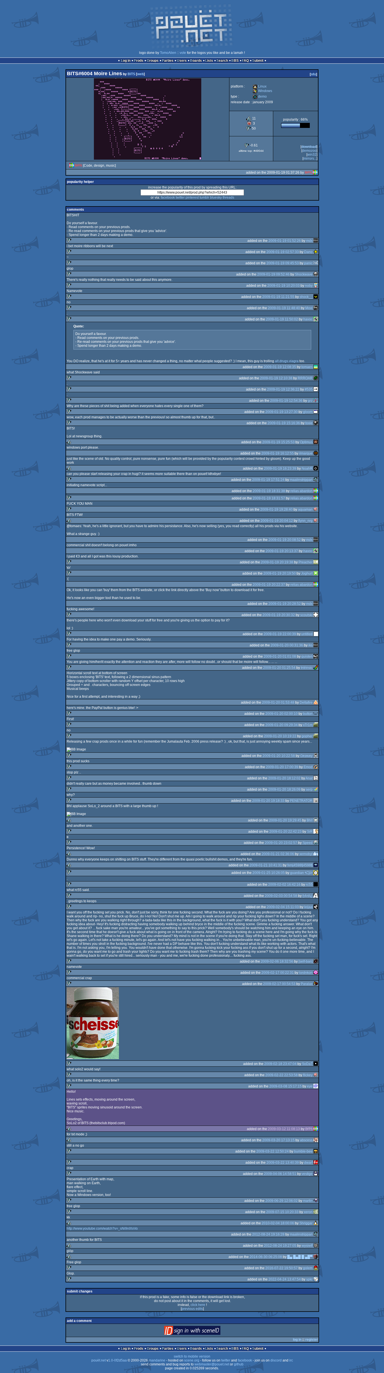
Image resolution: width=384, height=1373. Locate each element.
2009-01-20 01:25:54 (279, 668)
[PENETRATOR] (315, 801)
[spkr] (315, 1279)
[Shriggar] (315, 1223)
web (140, 74)
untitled (307, 634)
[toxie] (315, 423)
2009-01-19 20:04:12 (277, 521)
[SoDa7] (315, 1064)
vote (183, 53)
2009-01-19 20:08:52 (284, 540)
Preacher (306, 562)
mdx (309, 241)
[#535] (315, 389)
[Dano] (315, 252)
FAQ (245, 61)
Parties (167, 61)
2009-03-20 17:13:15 (278, 1140)
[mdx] (315, 241)
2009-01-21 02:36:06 (278, 854)
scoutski (306, 615)
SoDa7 (307, 1064)
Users (182, 61)
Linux (259, 86)
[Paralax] (315, 984)
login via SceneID (201, 1331)
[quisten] (315, 656)
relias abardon (301, 491)
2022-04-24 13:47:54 (284, 1279)
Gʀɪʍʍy (306, 756)
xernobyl (306, 854)
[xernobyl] (315, 854)
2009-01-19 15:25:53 (278, 442)
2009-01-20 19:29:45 (285, 820)
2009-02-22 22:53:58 (281, 1075)
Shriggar (306, 1223)
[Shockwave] (315, 274)
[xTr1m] (315, 725)
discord (276, 1360)
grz (310, 401)
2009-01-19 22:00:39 (280, 634)
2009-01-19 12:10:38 (276, 378)
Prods (138, 61)
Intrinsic (307, 668)
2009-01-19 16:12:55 (277, 453)
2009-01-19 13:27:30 (281, 412)
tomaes (307, 367)
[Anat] (315, 778)
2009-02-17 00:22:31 (277, 973)
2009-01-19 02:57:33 (282, 252)
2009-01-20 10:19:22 (280, 736)
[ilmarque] (315, 453)
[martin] (315, 1201)
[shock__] (315, 297)
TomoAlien (168, 53)
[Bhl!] (315, 820)
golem (308, 1268)
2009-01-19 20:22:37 (269, 585)
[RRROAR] (315, 378)
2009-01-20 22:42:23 (285, 832)
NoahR (307, 468)
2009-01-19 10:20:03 (283, 286)
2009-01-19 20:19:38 (277, 562)
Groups (153, 61)
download (309, 147)
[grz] (315, 401)
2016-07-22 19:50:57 (281, 1268)
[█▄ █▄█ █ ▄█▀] (315, 1257)
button (308, 714)
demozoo (309, 151)
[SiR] (315, 832)
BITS (131, 74)
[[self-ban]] (315, 961)
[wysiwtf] (315, 1246)
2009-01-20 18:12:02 (284, 778)
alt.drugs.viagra (287, 361)
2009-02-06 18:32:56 (277, 961)
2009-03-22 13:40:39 (282, 1163)
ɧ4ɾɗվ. (307, 896)
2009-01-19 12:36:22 (283, 389)
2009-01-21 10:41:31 (266, 865)
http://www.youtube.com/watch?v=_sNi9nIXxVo (102, 1228)
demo (260, 96)
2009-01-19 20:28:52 (284, 604)
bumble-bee (303, 1151)
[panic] (315, 263)
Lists (209, 61)
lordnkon (306, 973)
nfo (313, 74)
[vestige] (315, 1174)
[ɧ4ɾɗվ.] (315, 896)
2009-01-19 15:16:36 (284, 423)
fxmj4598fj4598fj (300, 865)
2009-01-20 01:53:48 (278, 702)
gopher (307, 736)
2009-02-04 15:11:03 (283, 907)
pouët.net (98, 1360)
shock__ (306, 297)
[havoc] (315, 319)
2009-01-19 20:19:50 (279, 573)
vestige (307, 1174)
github (238, 1364)
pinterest (192, 197)
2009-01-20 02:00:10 (281, 714)
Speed (307, 843)
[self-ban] (306, 961)
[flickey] (315, 1075)
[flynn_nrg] (315, 521)
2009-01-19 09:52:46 (273, 274)
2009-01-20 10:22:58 (279, 756)
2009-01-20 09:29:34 (281, 725)
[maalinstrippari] (315, 480)
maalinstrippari (301, 480)
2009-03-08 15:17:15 (285, 1086)
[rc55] (315, 885)
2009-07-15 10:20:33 (282, 1212)
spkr (309, 1279)
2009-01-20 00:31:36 (287, 645)
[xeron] (315, 1212)
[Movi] (315, 308)
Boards (196, 61)
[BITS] (71, 165)
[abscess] (315, 1140)
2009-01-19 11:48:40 (284, 308)
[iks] (315, 645)
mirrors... (310, 158)
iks (310, 645)
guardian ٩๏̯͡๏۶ (301, 873)
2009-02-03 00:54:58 (281, 896)
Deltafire (306, 702)
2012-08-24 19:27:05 (280, 1246)
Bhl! (310, 820)
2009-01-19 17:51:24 (268, 480)
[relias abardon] (315, 491)
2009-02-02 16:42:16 (284, 885)
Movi (309, 308)
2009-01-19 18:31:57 (269, 498)
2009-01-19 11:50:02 (282, 319)
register (311, 1340)
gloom (308, 412)
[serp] (315, 789)
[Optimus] (315, 442)
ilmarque (306, 453)
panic (308, 263)
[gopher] (315, 736)
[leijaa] (315, 907)
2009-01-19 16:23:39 (280, 468)
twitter (180, 197)
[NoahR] (315, 468)
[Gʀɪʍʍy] (315, 756)
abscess (306, 1140)
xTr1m (308, 725)
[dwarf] (315, 1163)
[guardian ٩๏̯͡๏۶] (315, 873)
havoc (308, 319)
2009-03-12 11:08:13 (284, 1129)
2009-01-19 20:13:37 (282, 551)
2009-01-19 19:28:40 (276, 509)
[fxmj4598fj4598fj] (315, 865)
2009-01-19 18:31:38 (269, 491)
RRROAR (305, 378)
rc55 (309, 885)
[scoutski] (315, 615)
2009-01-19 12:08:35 (280, 367)
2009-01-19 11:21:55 (278, 297)
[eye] (315, 1086)
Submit (257, 61)
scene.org (191, 1360)
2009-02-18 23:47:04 (280, 1064)
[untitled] (315, 634)
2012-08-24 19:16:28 (268, 1234)
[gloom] (315, 412)
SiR (310, 832)
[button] (315, 714)
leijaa (308, 907)
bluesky (216, 197)
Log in (125, 61)
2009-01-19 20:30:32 (279, 615)
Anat (309, 778)
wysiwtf (307, 1246)
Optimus (306, 442)
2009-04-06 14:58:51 (280, 1174)
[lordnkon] (315, 973)
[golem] (315, 1268)
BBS (235, 61)
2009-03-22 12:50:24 (272, 1151)
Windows (262, 91)
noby (309, 286)
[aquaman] (315, 509)
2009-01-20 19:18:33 (268, 801)
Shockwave (304, 274)
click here (198, 1305)
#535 (309, 389)
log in (297, 1340)
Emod (308, 767)
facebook (168, 197)
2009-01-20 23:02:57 (281, 843)
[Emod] (315, 767)
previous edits (192, 1309)
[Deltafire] (315, 702)
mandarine (157, 1360)
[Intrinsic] (315, 668)
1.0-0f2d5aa (117, 1360)
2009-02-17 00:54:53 (279, 984)
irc (291, 1360)
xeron (308, 1212)
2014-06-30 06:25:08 (266, 1257)
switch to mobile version (192, 1356)
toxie (309, 423)
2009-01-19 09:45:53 (282, 263)
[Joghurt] (315, 573)
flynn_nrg (305, 521)
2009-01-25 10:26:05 (268, 873)
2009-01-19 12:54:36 (286, 401)
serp (309, 789)
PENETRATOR (301, 801)
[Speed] (315, 843)
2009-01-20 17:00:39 (282, 767)
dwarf (308, 1163)
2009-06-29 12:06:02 (281, 1201)
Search (222, 61)
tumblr (204, 197)
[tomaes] (315, 367)
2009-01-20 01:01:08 (280, 656)
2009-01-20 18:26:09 (284, 789)
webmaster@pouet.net (212, 1364)
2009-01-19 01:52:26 (284, 241)
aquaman (305, 509)
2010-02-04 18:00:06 (278, 1223)
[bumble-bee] (315, 1151)
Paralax (307, 984)
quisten (307, 656)
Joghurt (307, 573)
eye (310, 1086)
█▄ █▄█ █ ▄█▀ (300, 1257)
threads (228, 197)
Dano (308, 252)
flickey (308, 1075)
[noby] (315, 286)
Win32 (312, 155)
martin (308, 1201)
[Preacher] (315, 562)
